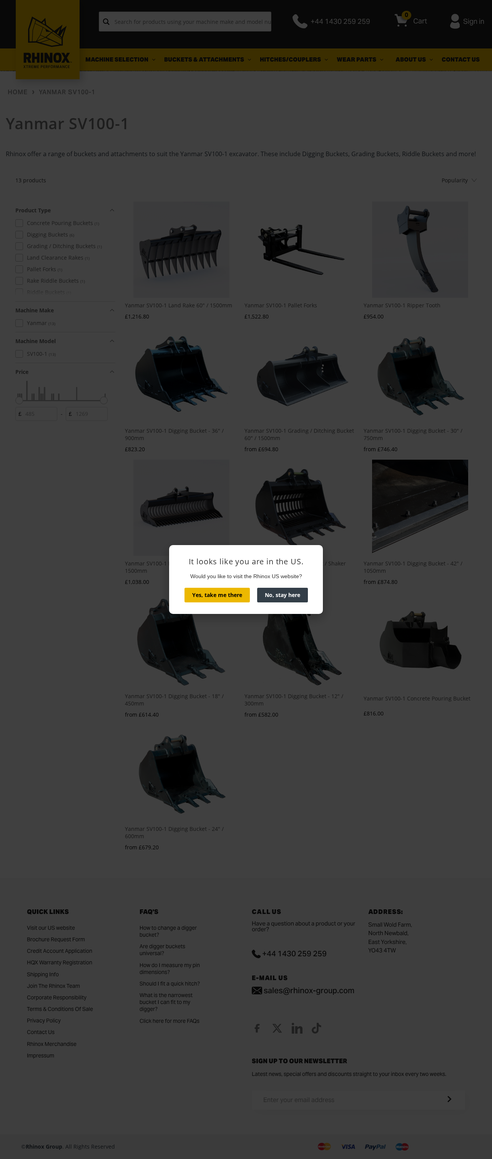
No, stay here (282, 595)
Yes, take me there (217, 595)
